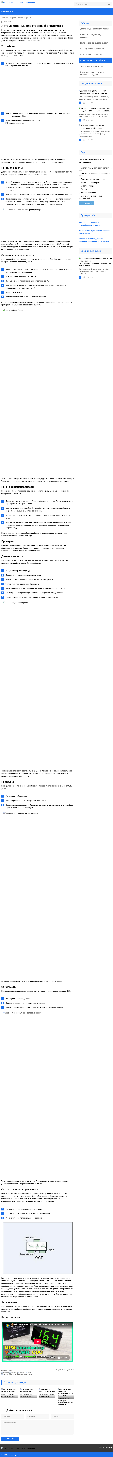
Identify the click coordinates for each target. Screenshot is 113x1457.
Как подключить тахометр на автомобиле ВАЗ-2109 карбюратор (65, 1401)
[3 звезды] (21, 1373)
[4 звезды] (30, 1373)
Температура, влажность (91, 66)
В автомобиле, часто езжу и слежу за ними (95, 169)
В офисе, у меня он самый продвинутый (90, 197)
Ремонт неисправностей (91, 54)
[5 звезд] (4, 1374)
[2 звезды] (13, 1373)
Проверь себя (7, 11)
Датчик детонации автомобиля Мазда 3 (27, 1395)
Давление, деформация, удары (94, 29)
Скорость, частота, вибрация (93, 60)
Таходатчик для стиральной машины (94, 111)
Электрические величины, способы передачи (92, 73)
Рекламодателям (105, 1447)
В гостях (84, 189)
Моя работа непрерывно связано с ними (94, 174)
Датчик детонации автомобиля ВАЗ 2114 (8, 1395)
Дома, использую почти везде (93, 179)
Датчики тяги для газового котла (93, 93)
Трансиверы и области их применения (46, 1395)
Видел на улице (87, 186)
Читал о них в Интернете (90, 183)
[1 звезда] (5, 1373)
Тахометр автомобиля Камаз (91, 128)
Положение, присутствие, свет (94, 43)
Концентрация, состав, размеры (90, 35)
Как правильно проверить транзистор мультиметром (95, 264)
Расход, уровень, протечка (92, 49)
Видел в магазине (88, 193)
